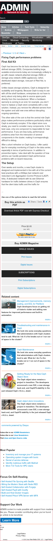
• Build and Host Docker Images (14, 492)
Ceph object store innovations (30, 400)
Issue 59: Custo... (26, 46)
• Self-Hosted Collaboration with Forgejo (18, 487)
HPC (49, 37)
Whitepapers (23, 30)
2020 (16, 46)
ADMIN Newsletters (22, 432)
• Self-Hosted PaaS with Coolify (14, 489)
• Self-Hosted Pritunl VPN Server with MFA (19, 495)
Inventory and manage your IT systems (23, 454)
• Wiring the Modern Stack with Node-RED (19, 484)
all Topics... (20, 43)
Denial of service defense (17, 460)
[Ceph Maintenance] (9, 356)
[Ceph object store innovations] (9, 404)
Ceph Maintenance (25, 349)
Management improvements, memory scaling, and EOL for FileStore (34, 302)
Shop (19, 33)
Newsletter (5, 33)
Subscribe (44, 27)
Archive (8, 30)
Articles (15, 27)
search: (3, 18)
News (3, 27)
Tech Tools (29, 27)
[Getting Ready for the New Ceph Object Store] (9, 380)
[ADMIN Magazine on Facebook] (49, 49)
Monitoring (37, 40)
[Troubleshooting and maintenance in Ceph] (9, 328)
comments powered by (15, 425)
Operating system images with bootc (22, 457)
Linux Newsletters (21, 435)
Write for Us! (39, 30)
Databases (7, 43)
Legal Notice (21, 533)
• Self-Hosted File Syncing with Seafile (17, 481)
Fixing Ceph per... (39, 46)
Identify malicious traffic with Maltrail (22, 462)
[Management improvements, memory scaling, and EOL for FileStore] (9, 303)
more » (48, 319)
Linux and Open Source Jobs (15, 438)
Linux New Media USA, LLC (34, 539)
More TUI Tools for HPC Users (19, 465)
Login (49, 46)
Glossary (5, 539)
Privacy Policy (21, 535)
